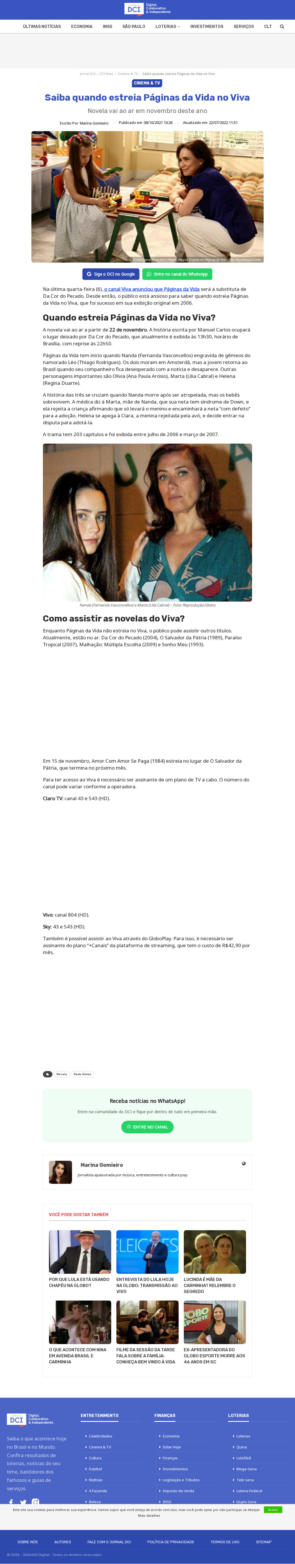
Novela (61, 1074)
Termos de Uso (225, 1542)
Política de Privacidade (171, 1542)
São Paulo (133, 26)
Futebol (95, 1468)
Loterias (166, 26)
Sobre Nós (28, 1542)
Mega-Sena (247, 1468)
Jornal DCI (87, 73)
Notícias (96, 1479)
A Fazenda (98, 1490)
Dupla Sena (246, 1501)
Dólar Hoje (172, 1447)
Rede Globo (82, 1074)
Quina (242, 1447)
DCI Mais (106, 73)
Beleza (95, 1501)
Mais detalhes (149, 1515)
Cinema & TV (128, 73)
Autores (62, 1542)
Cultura (95, 1458)
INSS (107, 26)
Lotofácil (244, 1458)
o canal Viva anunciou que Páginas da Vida (151, 289)
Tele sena (245, 1479)
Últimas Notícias (42, 26)
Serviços (244, 26)
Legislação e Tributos (181, 1479)
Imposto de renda (178, 1490)
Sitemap (264, 1542)
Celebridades (100, 1436)
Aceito (273, 1510)
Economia (81, 26)
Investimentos (206, 26)
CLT (268, 26)
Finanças (170, 1458)
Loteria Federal (249, 1490)
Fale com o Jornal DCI (109, 1542)
